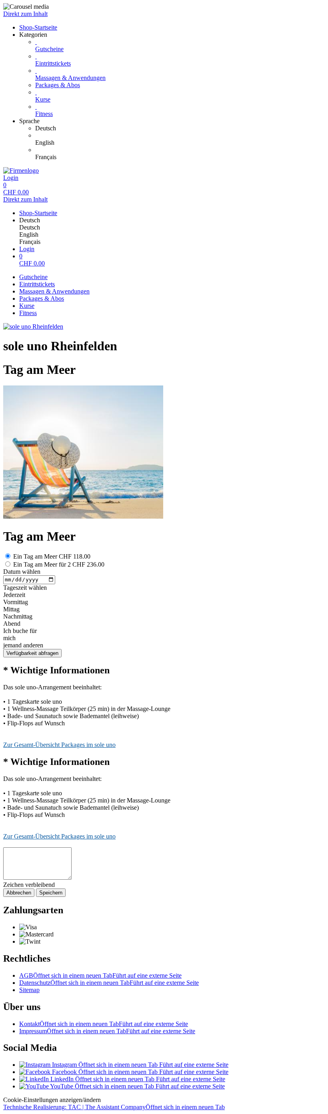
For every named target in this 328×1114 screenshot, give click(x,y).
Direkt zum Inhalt (25, 13)
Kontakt (103, 1023)
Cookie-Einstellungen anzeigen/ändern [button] (52, 1099)
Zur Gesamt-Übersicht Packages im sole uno (59, 744)
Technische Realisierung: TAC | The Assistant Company (114, 1107)
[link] (180, 128)
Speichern (50, 893)
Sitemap (29, 989)
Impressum (107, 1031)
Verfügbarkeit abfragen (32, 653)
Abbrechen (18, 893)
